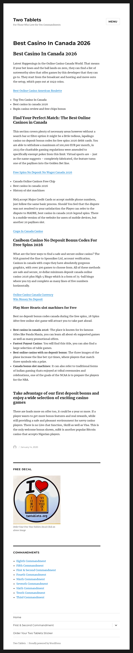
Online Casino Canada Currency (33, 294)
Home (17, 617)
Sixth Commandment (30, 588)
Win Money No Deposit (28, 299)
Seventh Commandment (32, 583)
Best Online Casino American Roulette (37, 90)
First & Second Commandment (36, 570)
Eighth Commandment (31, 561)
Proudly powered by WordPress (45, 643)
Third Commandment (30, 597)
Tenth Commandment (30, 592)
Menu (113, 21)
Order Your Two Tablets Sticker (33, 633)
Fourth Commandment (31, 574)
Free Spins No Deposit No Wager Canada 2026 (42, 172)
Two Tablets (27, 20)
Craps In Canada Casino (28, 231)
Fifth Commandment (30, 565)
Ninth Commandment (30, 579)
